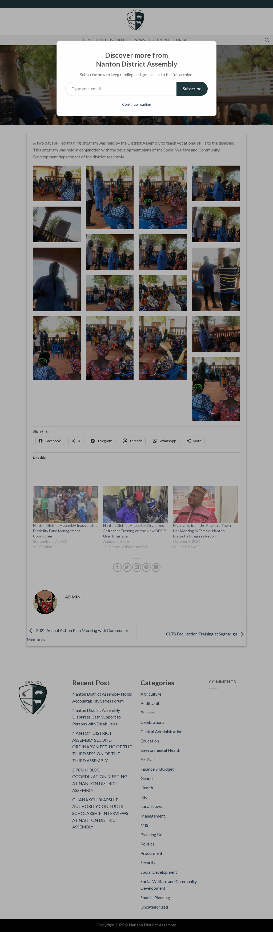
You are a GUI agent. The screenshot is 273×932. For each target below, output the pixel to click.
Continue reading (136, 104)
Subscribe (192, 88)
